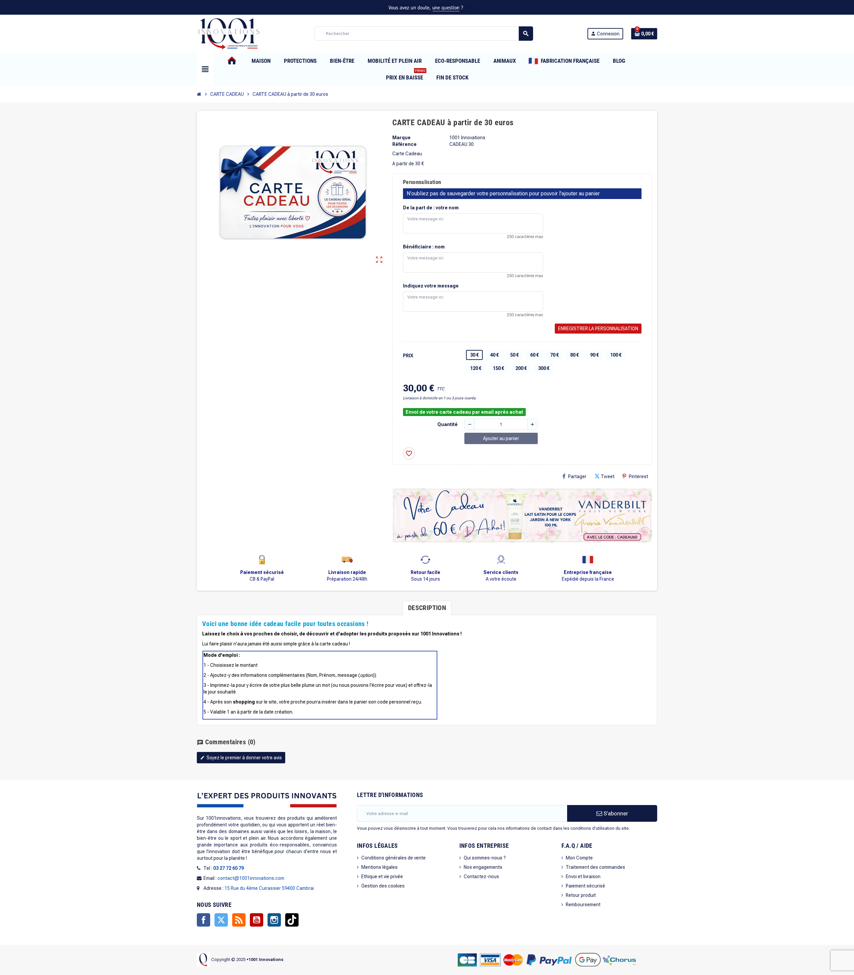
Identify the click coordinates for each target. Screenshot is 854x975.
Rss (239, 920)
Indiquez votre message (431, 285)
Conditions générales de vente (393, 857)
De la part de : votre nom (431, 207)
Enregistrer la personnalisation (598, 328)
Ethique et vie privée (382, 876)
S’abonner (615, 813)
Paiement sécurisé (585, 886)
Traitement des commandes (595, 867)
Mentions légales (379, 867)
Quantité (447, 424)
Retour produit (581, 895)
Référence (404, 144)
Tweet (607, 476)
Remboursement (583, 904)
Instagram (274, 920)
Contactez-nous (481, 876)
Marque (401, 137)
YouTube (256, 920)
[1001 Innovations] (228, 33)
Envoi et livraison (583, 876)
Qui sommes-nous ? (485, 857)
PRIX (408, 355)
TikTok (292, 920)
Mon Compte (579, 857)
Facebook (203, 920)
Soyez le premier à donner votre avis (241, 757)
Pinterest (638, 476)
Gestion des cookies (383, 886)
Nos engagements (483, 867)
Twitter (221, 920)
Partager (577, 476)
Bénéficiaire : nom (424, 246)
